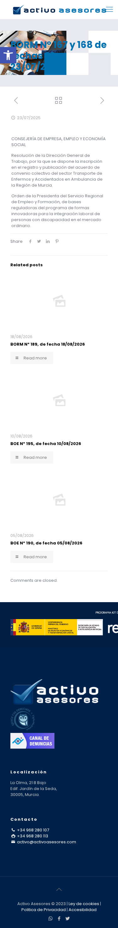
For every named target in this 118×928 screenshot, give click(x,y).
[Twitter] (67, 918)
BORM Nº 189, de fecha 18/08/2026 (47, 344)
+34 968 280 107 (32, 830)
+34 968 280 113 (32, 836)
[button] (8, 55)
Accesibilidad (83, 910)
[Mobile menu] (109, 9)
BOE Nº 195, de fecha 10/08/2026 (45, 444)
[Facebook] (59, 918)
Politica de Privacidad (43, 910)
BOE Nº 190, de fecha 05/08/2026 (46, 543)
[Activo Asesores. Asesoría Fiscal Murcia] (59, 9)
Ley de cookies (84, 904)
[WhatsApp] (50, 918)
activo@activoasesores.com (46, 842)
